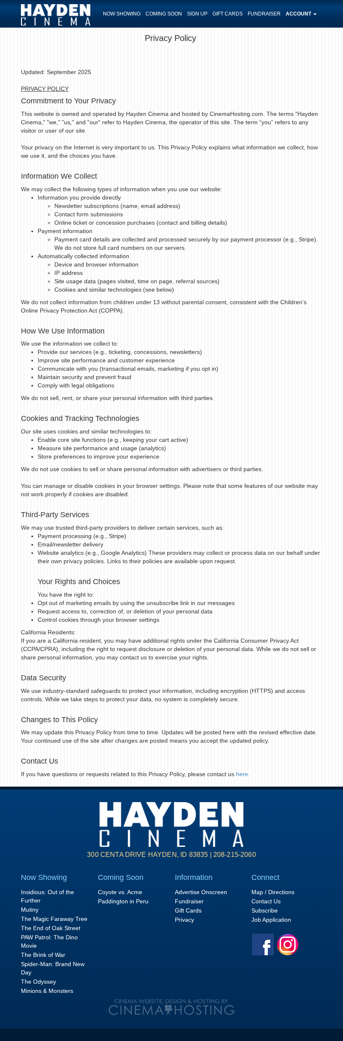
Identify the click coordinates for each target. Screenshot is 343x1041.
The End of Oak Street (50, 928)
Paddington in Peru (123, 901)
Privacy (184, 919)
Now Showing (122, 14)
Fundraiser (264, 14)
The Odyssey (38, 981)
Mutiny (29, 909)
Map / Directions (272, 892)
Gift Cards (227, 14)
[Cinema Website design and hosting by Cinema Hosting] (171, 1007)
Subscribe (264, 910)
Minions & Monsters (47, 990)
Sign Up (197, 14)
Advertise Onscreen (201, 892)
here (242, 774)
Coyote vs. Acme (120, 892)
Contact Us (266, 901)
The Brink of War (43, 954)
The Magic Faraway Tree (54, 918)
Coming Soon (164, 14)
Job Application (271, 919)
